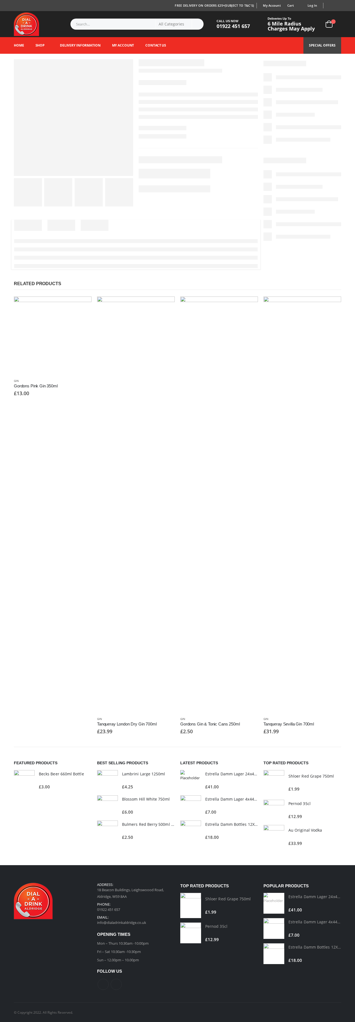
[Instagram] (337, 5)
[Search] (198, 24)
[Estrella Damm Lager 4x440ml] (190, 805)
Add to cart (82, 306)
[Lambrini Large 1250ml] (107, 780)
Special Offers (322, 45)
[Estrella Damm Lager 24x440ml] (190, 780)
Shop (40, 45)
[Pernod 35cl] (273, 810)
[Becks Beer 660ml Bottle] (24, 780)
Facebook (103, 984)
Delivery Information (80, 45)
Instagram (116, 984)
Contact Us (155, 45)
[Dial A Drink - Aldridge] (26, 24)
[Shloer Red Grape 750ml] (273, 782)
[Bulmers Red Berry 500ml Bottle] (107, 831)
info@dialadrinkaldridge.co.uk (121, 922)
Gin (16, 381)
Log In (312, 5)
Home (19, 45)
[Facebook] (329, 5)
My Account (272, 5)
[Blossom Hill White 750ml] (107, 805)
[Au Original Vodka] (273, 837)
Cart (290, 5)
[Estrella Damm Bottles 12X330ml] (190, 831)
